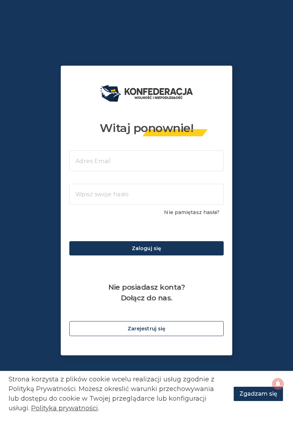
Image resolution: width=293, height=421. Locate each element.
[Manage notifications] (278, 384)
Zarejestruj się (147, 328)
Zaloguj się (146, 248)
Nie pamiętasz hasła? (191, 212)
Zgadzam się (258, 393)
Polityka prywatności (64, 408)
